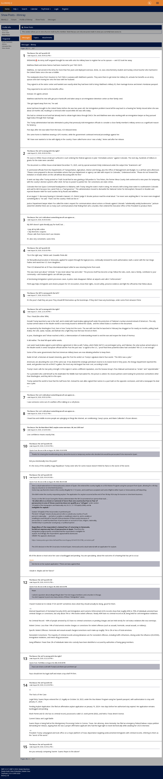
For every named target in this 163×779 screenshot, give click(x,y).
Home (7, 9)
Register (65, 9)
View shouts (6, 48)
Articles (4, 44)
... (31, 48)
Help (15, 9)
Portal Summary (7, 42)
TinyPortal (45, 9)
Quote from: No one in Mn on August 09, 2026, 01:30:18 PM (48, 450)
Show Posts (6, 35)
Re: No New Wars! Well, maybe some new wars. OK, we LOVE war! (60, 427)
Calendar (34, 9)
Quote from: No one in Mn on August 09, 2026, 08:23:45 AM (48, 482)
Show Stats (5, 33)
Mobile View (26, 771)
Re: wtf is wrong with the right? (48, 151)
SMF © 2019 (14, 769)
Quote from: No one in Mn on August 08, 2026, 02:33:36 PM (48, 587)
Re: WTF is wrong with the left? (47, 293)
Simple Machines (24, 769)
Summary (5, 30)
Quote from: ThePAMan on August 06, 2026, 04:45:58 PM (47, 663)
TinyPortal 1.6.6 (6, 773)
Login (56, 9)
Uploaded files (6, 46)
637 (33, 48)
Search (24, 9)
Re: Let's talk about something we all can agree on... (55, 217)
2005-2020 (16, 773)
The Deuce (31, 53)
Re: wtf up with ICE (43, 53)
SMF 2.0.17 (5, 769)
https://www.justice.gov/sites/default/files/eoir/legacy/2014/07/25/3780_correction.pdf (63, 540)
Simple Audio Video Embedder (11, 771)
